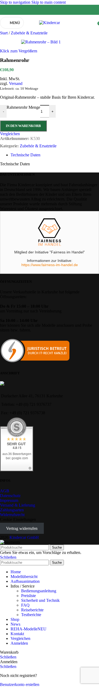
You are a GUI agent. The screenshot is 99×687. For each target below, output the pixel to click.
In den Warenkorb (23, 126)
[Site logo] (49, 22)
